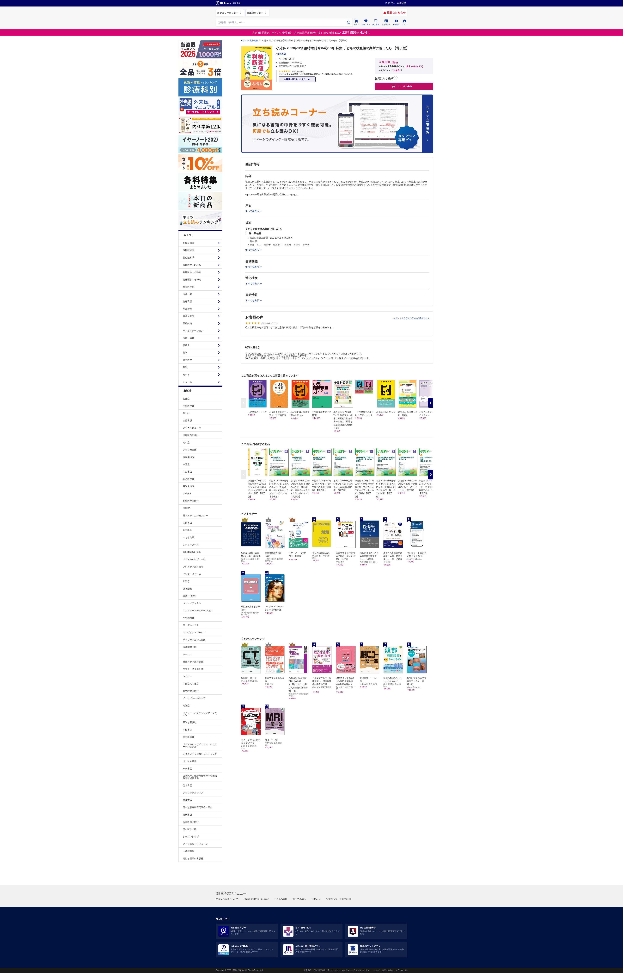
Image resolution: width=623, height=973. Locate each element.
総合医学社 (188, 479)
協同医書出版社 (191, 822)
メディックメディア (193, 792)
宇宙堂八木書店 (191, 683)
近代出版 (187, 814)
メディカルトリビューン (195, 844)
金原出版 (187, 420)
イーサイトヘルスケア (194, 698)
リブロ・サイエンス (193, 669)
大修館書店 (188, 851)
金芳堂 (186, 464)
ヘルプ (376, 970)
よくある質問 (280, 899)
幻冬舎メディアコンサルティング (200, 754)
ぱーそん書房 (189, 761)
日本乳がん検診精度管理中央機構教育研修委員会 (200, 777)
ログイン (389, 3)
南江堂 (186, 705)
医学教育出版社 (191, 691)
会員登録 (401, 3)
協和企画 (187, 588)
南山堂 (186, 442)
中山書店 (187, 471)
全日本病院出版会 (192, 552)
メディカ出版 (189, 449)
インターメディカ (192, 574)
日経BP (186, 508)
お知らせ (316, 899)
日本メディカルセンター (195, 515)
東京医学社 (188, 737)
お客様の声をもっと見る (295, 79)
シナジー (187, 676)
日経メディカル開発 (193, 661)
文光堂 (186, 398)
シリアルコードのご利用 (338, 899)
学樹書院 (187, 729)
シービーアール (191, 544)
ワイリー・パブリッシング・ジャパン (200, 714)
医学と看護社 (189, 722)
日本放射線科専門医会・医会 (197, 807)
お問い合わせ (388, 970)
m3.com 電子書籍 (249, 40)
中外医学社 (188, 406)
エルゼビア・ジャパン (194, 632)
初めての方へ (299, 899)
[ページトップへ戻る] (613, 967)
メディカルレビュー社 (194, 559)
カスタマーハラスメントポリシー (356, 970)
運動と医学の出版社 (193, 858)
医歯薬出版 (188, 457)
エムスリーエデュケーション (197, 610)
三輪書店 (187, 522)
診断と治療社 (189, 596)
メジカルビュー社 (192, 427)
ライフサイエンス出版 (194, 639)
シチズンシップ (191, 836)
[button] (430, 403)
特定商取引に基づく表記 (256, 899)
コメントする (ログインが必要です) (410, 318)
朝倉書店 (187, 785)
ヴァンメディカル (192, 603)
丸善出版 (187, 530)
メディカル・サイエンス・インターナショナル (200, 745)
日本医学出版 (189, 829)
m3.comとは (401, 970)
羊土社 (186, 413)
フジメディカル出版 (193, 566)
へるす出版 (188, 537)
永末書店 (187, 768)
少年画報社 (188, 618)
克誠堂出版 (188, 486)
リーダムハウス (191, 625)
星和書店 (187, 800)
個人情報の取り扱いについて (326, 970)
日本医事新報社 (191, 435)
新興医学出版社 (191, 501)
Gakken (187, 493)
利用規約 (307, 970)
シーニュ (187, 654)
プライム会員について (227, 899)
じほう (186, 581)
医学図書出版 (189, 647)
